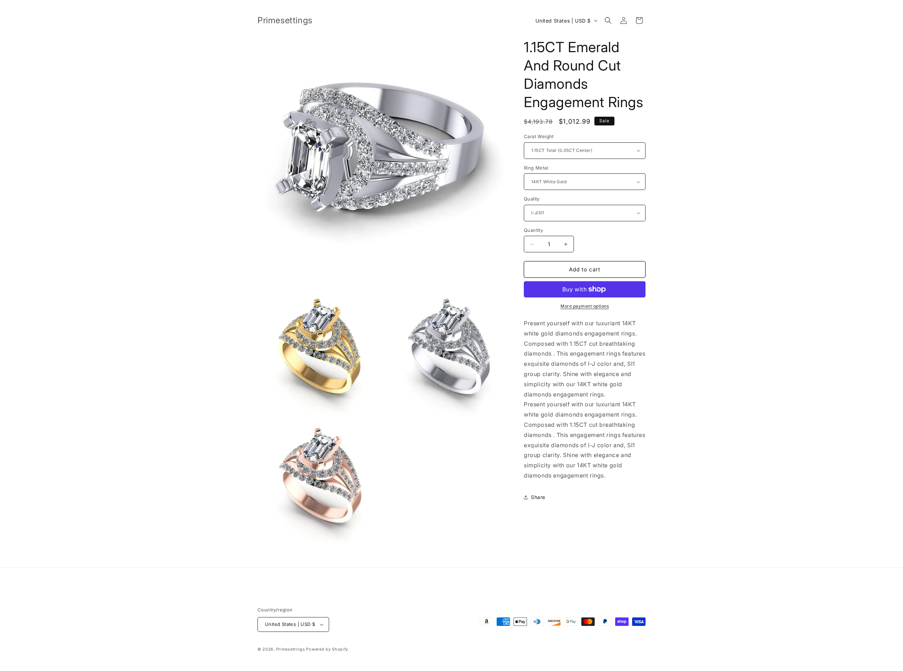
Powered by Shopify (327, 649)
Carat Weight (539, 136)
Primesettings (290, 649)
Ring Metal (536, 168)
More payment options (584, 306)
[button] (608, 20)
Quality (532, 199)
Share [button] (538, 497)
